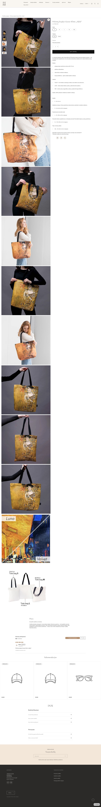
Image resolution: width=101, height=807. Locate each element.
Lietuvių (81, 3)
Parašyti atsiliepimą (73, 638)
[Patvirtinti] (65, 756)
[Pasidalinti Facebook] (61, 138)
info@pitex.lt (9, 775)
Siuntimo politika (57, 778)
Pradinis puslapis (5, 16)
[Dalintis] (57, 138)
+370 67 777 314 (10, 773)
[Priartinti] (48, 19)
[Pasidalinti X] (65, 138)
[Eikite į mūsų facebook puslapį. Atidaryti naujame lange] (8, 782)
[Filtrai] (81, 637)
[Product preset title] (17, 678)
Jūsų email (37, 756)
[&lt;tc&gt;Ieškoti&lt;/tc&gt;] (95, 3)
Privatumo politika (57, 773)
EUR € (86, 3)
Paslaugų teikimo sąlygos (59, 780)
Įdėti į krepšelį (73, 51)
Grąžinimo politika (57, 776)
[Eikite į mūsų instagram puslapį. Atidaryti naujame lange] (11, 782)
